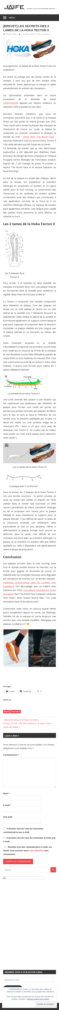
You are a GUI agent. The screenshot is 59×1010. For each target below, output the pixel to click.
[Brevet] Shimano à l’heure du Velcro (22, 719)
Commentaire (11, 754)
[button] (14, 249)
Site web (7, 816)
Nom (6, 793)
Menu (12, 17)
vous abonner (36, 850)
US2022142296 (10, 103)
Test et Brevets (43, 34)
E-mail (7, 805)
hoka (6, 711)
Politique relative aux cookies (38, 999)
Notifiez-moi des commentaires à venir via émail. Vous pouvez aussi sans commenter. (27, 850)
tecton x (15, 711)
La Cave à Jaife (28, 34)
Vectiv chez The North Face (38, 136)
